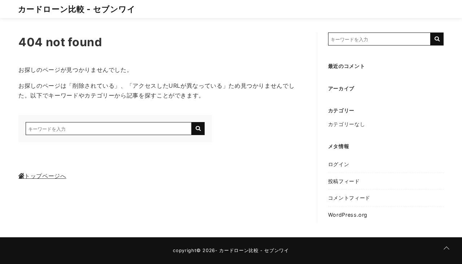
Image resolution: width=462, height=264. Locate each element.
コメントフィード (349, 198)
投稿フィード (344, 181)
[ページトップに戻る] (446, 248)
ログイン (338, 164)
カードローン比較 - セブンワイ (77, 9)
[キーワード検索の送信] (198, 128)
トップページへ (45, 175)
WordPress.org (347, 215)
